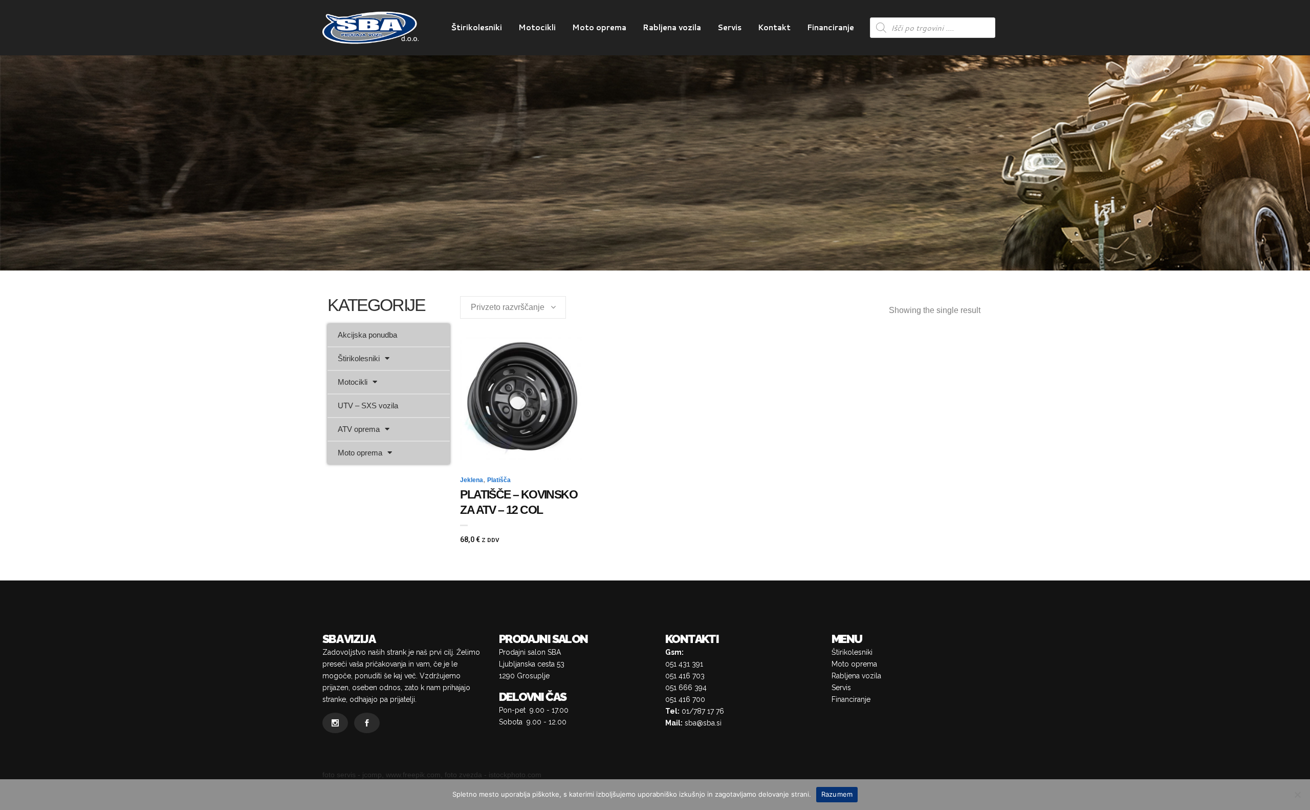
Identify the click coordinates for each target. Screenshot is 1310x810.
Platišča (499, 480)
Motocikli (352, 382)
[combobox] (513, 307)
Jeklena (471, 480)
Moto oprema (360, 452)
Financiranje (851, 699)
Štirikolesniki (359, 358)
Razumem (837, 794)
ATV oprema (359, 429)
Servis (841, 687)
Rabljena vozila (856, 676)
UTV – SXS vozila (368, 405)
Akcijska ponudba (367, 334)
